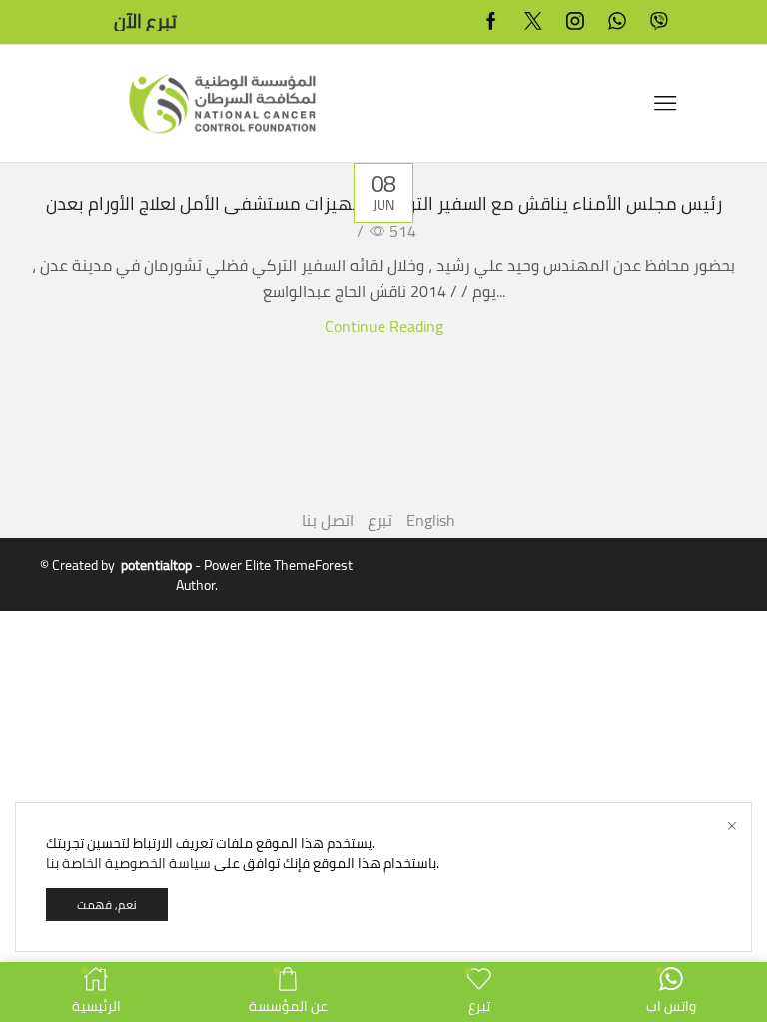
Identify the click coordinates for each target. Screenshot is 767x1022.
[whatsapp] (617, 22)
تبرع (380, 520)
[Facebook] (491, 22)
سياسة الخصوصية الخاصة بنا (128, 863)
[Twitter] (533, 22)
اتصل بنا (328, 520)
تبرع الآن (145, 22)
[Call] (659, 22)
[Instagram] (575, 22)
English (430, 520)
